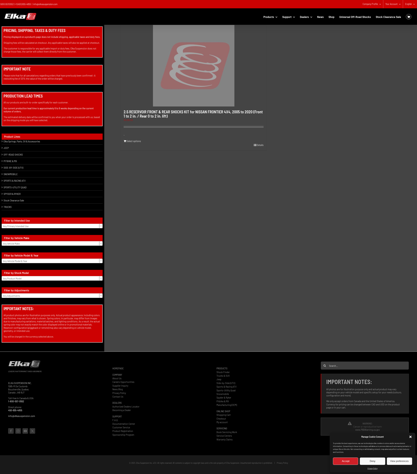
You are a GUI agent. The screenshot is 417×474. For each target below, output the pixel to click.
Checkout (221, 418)
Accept (345, 461)
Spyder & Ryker (223, 397)
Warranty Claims (224, 439)
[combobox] (52, 226)
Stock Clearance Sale (14, 200)
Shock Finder (223, 372)
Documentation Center (123, 423)
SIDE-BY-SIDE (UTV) (13, 167)
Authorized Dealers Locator (125, 406)
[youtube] (25, 431)
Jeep (218, 379)
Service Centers (224, 435)
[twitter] (32, 431)
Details (260, 144)
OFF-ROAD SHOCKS (13, 154)
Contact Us (117, 396)
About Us (117, 378)
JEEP (6, 147)
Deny (372, 461)
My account (222, 422)
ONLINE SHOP (223, 411)
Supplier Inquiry (120, 385)
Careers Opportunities (123, 381)
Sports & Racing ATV (226, 386)
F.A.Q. (115, 419)
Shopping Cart (223, 414)
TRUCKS (8, 206)
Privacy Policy (372, 468)
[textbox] (52, 226)
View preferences (399, 461)
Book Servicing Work (226, 432)
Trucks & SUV (223, 375)
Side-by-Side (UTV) (225, 382)
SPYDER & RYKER (12, 193)
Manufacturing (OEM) (226, 404)
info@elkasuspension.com (45, 4)
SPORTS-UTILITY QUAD (15, 187)
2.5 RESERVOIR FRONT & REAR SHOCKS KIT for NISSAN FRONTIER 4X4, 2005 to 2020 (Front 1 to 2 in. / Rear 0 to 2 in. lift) (193, 113)
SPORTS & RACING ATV (15, 180)
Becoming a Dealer (121, 410)
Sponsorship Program (123, 434)
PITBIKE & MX (10, 161)
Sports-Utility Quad (226, 390)
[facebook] (11, 431)
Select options (134, 141)
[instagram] (18, 431)
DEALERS (117, 402)
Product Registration (122, 430)
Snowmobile (222, 393)
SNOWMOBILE (11, 174)
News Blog (117, 389)
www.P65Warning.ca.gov (367, 429)
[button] (410, 436)
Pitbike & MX (222, 401)
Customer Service (121, 427)
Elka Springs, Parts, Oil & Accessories (22, 141)
